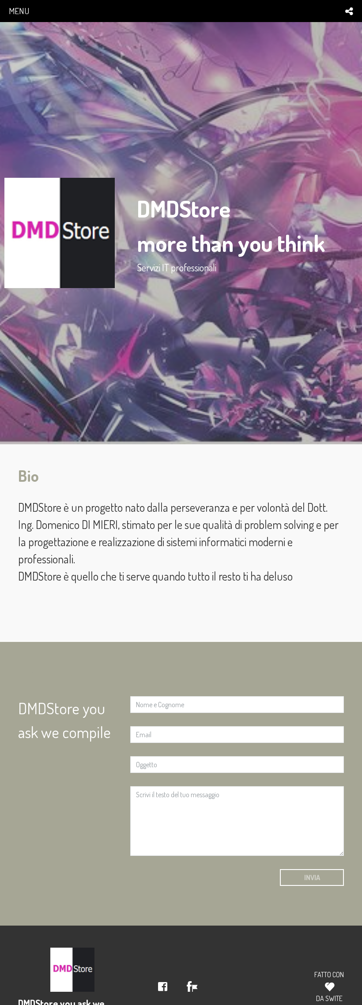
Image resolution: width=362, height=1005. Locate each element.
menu (19, 10)
